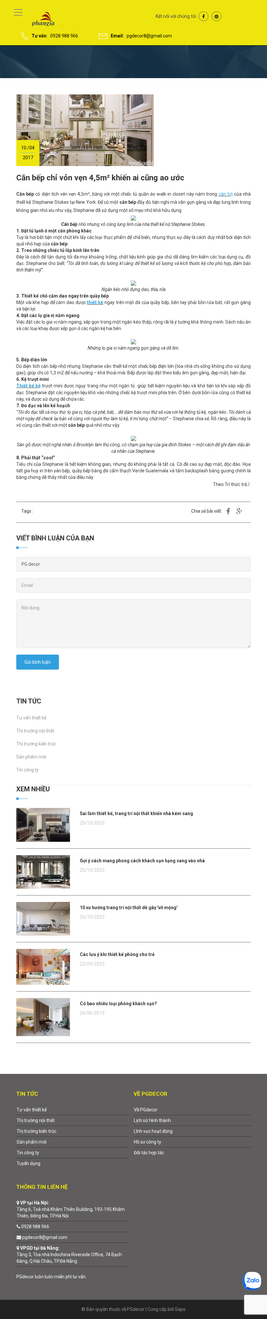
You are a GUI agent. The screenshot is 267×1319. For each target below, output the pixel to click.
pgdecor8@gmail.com (149, 35)
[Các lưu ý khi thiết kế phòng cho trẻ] (43, 966)
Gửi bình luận (37, 662)
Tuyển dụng (28, 1163)
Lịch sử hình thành (152, 1120)
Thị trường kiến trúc (36, 743)
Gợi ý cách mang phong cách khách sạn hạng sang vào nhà (142, 860)
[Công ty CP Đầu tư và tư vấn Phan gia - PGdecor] (46, 19)
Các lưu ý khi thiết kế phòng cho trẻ (117, 954)
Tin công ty (27, 769)
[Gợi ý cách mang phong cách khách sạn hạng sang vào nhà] (43, 871)
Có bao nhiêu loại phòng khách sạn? (118, 1003)
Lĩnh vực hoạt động (153, 1131)
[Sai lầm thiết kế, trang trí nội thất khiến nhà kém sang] (43, 824)
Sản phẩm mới (31, 756)
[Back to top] (246, 1298)
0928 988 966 (64, 35)
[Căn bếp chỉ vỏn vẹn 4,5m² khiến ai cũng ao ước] (85, 129)
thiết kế (95, 302)
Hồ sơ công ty (147, 1142)
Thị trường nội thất (35, 730)
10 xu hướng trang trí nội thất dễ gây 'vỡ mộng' (128, 907)
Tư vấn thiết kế (31, 717)
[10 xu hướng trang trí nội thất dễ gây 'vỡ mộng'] (43, 918)
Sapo (180, 1309)
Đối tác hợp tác (149, 1152)
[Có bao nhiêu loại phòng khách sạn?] (43, 1016)
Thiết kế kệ (28, 385)
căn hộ (225, 194)
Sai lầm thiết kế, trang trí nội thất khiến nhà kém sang (136, 813)
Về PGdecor (146, 1109)
